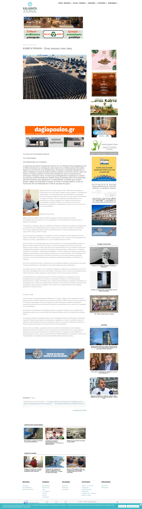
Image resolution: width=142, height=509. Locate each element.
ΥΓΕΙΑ (43, 489)
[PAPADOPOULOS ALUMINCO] (54, 142)
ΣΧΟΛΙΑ (44, 495)
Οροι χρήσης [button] (27, 506)
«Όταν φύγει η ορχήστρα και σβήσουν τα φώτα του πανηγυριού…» (104, 372)
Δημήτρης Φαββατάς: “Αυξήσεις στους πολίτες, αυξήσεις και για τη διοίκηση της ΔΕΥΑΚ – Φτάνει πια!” (104, 397)
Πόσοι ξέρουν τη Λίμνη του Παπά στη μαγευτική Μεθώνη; (33, 441)
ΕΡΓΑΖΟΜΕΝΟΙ (46, 485)
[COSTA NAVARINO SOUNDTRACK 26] (104, 85)
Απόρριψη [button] (122, 506)
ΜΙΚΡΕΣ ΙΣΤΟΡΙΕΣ (86, 495)
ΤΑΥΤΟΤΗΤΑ (104, 485)
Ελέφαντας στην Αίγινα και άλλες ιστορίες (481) (76, 441)
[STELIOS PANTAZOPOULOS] (104, 193)
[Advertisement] (55, 112)
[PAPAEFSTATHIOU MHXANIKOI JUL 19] (104, 216)
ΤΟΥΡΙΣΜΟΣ (65, 489)
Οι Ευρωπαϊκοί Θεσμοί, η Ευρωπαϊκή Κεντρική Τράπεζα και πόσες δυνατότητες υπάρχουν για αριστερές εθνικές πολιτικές (104, 347)
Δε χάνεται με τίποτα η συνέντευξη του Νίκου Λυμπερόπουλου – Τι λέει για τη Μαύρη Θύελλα (54, 442)
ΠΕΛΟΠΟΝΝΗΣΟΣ (27, 487)
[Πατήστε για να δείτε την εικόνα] (55, 76)
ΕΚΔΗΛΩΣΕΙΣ (85, 487)
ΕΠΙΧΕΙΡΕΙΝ (65, 487)
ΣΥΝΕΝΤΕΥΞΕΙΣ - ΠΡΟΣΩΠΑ (89, 493)
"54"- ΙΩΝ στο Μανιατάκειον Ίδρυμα (104, 314)
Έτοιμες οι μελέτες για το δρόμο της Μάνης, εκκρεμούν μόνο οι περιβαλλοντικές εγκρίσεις (33, 470)
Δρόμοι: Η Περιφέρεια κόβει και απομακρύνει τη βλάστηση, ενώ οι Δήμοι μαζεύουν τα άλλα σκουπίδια (76, 470)
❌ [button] (141, 504)
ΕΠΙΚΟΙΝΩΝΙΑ (104, 487)
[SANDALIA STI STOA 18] (104, 60)
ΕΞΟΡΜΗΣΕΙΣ (45, 497)
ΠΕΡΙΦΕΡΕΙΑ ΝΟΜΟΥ (28, 489)
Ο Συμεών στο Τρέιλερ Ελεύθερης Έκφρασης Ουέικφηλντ (104, 266)
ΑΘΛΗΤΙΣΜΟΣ (85, 491)
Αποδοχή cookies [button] (133, 506)
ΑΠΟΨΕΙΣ (44, 493)
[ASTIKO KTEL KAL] (104, 169)
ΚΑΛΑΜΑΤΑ (25, 485)
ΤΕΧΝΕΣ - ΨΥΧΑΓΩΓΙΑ (87, 485)
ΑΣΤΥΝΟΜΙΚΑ (45, 491)
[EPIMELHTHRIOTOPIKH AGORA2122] (54, 354)
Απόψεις (32, 398)
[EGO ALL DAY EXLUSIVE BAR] (53, 23)
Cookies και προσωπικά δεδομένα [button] (12, 506)
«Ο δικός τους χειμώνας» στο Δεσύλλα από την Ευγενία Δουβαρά (104, 290)
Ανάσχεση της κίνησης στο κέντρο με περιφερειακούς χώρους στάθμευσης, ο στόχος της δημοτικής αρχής (54, 470)
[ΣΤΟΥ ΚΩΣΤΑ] (104, 107)
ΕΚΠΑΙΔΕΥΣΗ (45, 487)
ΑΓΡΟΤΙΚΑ (64, 485)
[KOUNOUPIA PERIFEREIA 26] (104, 128)
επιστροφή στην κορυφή (80, 410)
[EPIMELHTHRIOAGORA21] (104, 232)
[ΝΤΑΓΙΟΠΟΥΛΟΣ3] (54, 131)
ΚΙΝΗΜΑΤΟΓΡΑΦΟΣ (87, 489)
